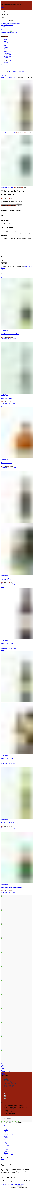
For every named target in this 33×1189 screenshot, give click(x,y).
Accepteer (9, 1174)
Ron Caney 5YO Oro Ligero (10, 823)
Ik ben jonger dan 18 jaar (17, 1184)
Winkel (6, 77)
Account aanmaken (6, 1168)
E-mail (2, 260)
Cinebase (8, 1118)
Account (6, 1080)
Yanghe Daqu (4, 1064)
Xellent (3, 1074)
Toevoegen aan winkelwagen (8, 205)
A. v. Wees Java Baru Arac (10, 334)
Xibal (2, 1073)
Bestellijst (3, 7)
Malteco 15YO (6, 579)
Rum (25, 266)
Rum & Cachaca (13, 77)
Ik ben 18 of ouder (6, 1184)
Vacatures (10, 60)
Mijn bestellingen (8, 1082)
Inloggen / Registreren (10, 1154)
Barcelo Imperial (6, 463)
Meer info (3, 1174)
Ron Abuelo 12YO (7, 643)
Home (2, 77)
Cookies (6, 1079)
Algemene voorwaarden (10, 1083)
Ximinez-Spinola (5, 1071)
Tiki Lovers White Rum (7, 187)
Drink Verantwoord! (9, 1085)
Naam (2, 257)
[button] (8, 338)
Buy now (19, 205)
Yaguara (3, 1067)
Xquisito (3, 1068)
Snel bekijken (4, 330)
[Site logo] (5, 23)
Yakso (2, 1065)
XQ (2, 1070)
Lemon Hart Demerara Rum (8, 132)
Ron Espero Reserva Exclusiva (11, 887)
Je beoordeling (5, 243)
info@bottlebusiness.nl (14, 1108)
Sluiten (2, 1159)
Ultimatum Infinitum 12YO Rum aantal (13, 201)
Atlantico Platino (6, 398)
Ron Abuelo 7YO (7, 758)
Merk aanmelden (8, 1086)
